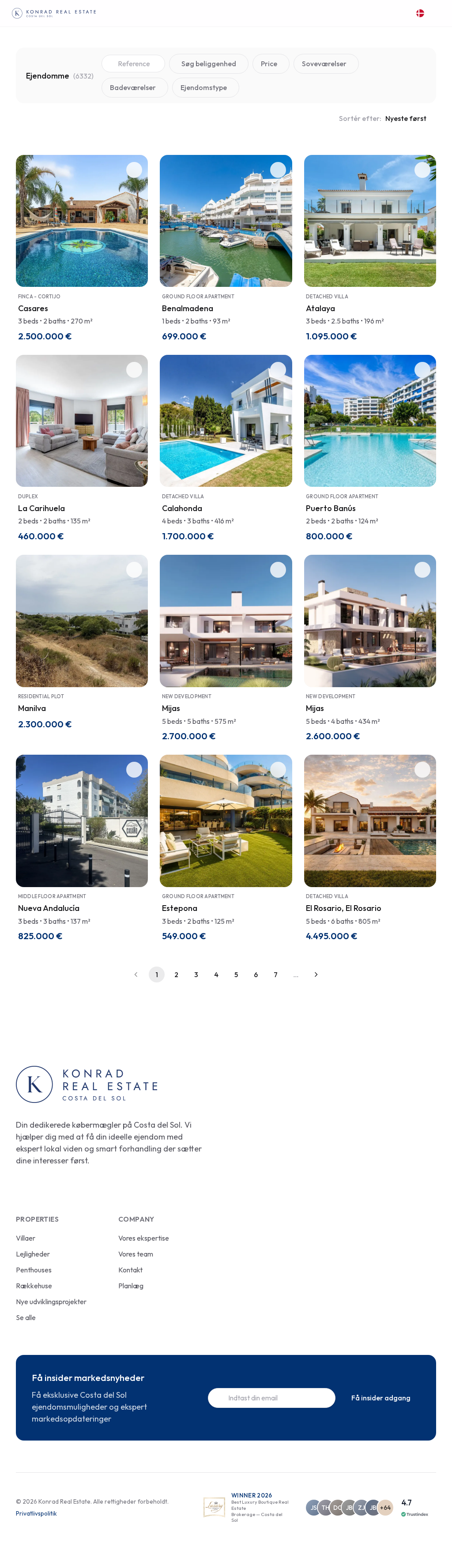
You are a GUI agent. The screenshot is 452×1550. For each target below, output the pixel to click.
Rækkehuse (34, 1285)
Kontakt (130, 1269)
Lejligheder (33, 1253)
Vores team (135, 1253)
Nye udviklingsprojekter (51, 1301)
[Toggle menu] (436, 13)
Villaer (25, 1238)
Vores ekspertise (143, 1238)
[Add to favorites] (134, 170)
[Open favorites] (401, 13)
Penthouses (34, 1269)
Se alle (26, 1317)
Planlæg (130, 1285)
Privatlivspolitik (36, 1513)
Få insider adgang (381, 1397)
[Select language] (421, 13)
